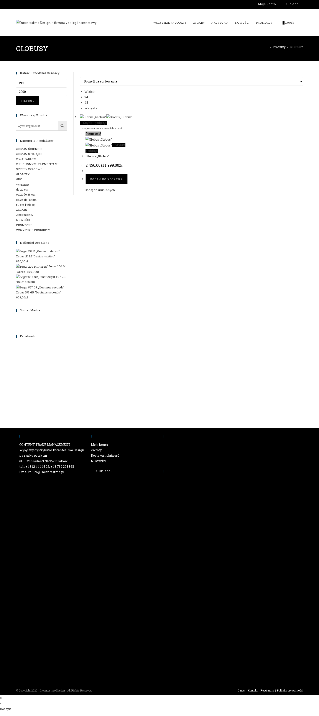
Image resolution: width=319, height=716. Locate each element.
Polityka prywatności (290, 690)
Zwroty (96, 450)
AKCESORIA (24, 215)
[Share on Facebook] (195, 608)
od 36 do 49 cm (26, 200)
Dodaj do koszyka (106, 179)
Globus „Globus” (98, 156)
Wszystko (91, 108)
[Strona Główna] (267, 47)
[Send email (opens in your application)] (30, 4)
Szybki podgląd (94, 123)
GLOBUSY (296, 47)
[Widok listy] (83, 74)
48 (86, 102)
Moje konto (99, 445)
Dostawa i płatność (105, 455)
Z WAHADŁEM (26, 159)
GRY (19, 179)
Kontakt (253, 690)
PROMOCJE (24, 225)
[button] (97, 190)
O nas (241, 690)
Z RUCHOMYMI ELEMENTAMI (37, 164)
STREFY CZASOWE (29, 169)
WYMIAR (22, 184)
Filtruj (28, 100)
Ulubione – (292, 4)
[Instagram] (24, 4)
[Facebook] (20, 4)
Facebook (27, 336)
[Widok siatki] (81, 74)
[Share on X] (195, 541)
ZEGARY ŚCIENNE (29, 149)
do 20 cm (22, 189)
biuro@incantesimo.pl (47, 472)
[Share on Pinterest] (195, 677)
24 (86, 97)
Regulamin (267, 690)
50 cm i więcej (25, 205)
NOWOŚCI (23, 220)
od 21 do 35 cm (26, 194)
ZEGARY (22, 210)
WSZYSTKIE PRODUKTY (33, 230)
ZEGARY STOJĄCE (29, 154)
